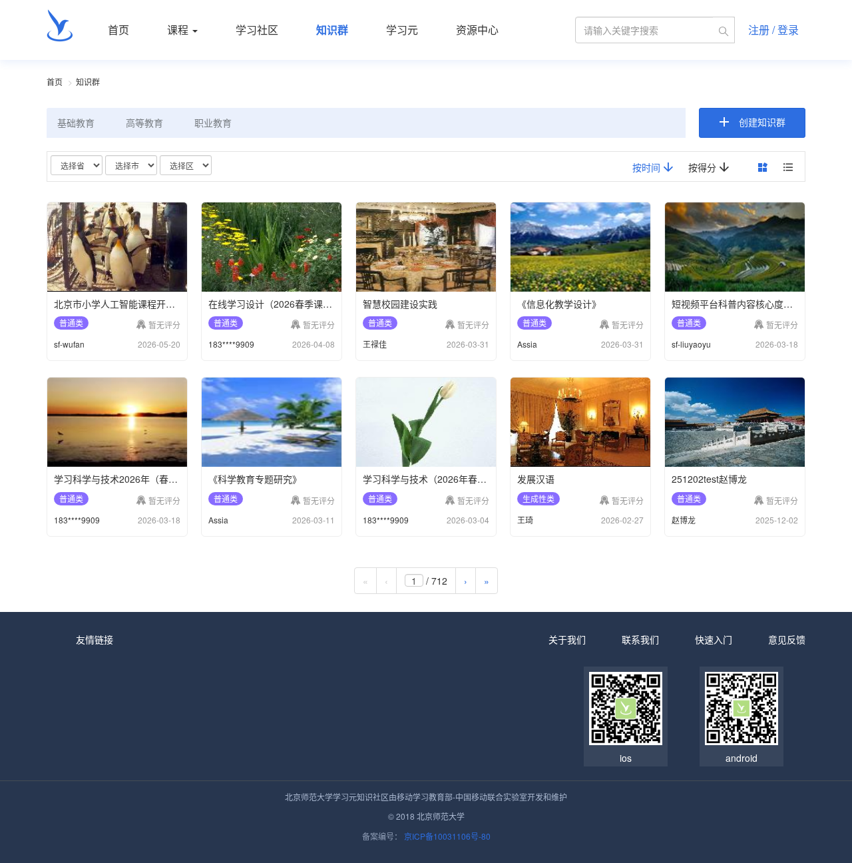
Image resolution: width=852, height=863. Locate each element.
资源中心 (477, 29)
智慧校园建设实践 (400, 303)
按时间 (647, 167)
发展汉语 (535, 478)
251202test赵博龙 (709, 478)
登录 (788, 29)
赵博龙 (684, 519)
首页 (118, 29)
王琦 (525, 519)
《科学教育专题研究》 (255, 478)
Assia (527, 344)
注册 (758, 29)
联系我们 (640, 639)
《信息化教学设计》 (559, 303)
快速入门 (713, 639)
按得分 (703, 167)
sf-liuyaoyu (691, 344)
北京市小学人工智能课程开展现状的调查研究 (147, 303)
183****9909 (231, 344)
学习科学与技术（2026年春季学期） (439, 478)
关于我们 (567, 639)
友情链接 (94, 639)
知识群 (332, 29)
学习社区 (257, 29)
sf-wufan (69, 344)
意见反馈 (786, 639)
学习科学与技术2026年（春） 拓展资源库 (140, 478)
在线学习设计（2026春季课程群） (279, 303)
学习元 (402, 29)
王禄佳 (375, 344)
